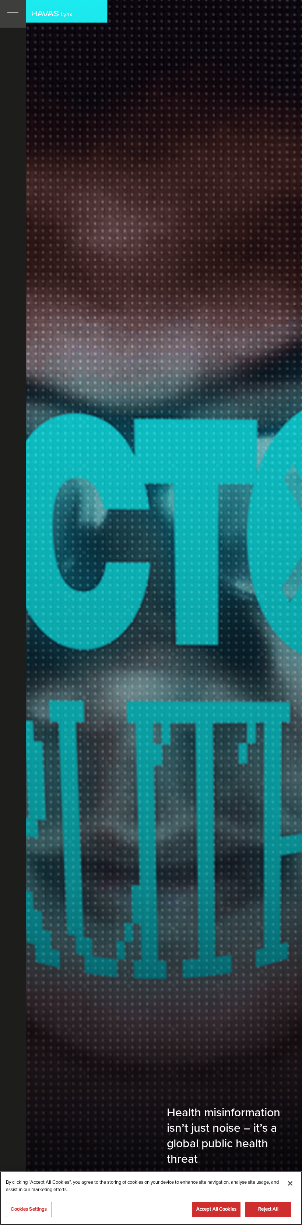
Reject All (268, 1209)
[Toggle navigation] (13, 14)
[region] (151, 1198)
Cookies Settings (29, 1209)
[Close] (290, 1183)
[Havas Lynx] (52, 14)
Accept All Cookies (216, 1209)
